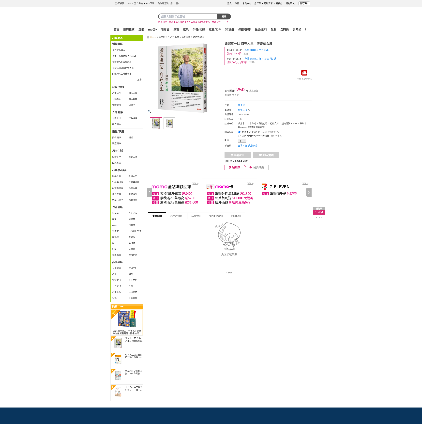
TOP (230, 272)
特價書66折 (198, 37)
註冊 (237, 3)
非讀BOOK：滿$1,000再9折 (260, 58)
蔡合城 (241, 105)
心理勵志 (174, 37)
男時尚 (297, 29)
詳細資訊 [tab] (196, 216)
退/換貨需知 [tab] (216, 216)
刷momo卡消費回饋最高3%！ (252, 127)
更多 (139, 79)
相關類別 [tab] (236, 216)
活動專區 (186, 37)
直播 (141, 29)
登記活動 (304, 3)
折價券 (279, 3)
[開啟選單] (309, 29)
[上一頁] (149, 192)
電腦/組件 (215, 29)
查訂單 (257, 3)
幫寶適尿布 (204, 22)
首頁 (116, 29)
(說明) (245, 53)
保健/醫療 (244, 29)
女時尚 (284, 29)
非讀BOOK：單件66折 (256, 49)
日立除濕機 (191, 22)
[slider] (229, 192)
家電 (176, 29)
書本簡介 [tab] (157, 216)
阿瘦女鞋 (216, 22)
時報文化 (242, 109)
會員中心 (246, 3)
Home (153, 37)
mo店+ (152, 29)
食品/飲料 (261, 29)
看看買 (165, 29)
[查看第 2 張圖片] (169, 123)
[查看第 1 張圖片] (156, 123)
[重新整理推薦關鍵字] (228, 22)
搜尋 (224, 16)
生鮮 (273, 29)
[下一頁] (309, 192)
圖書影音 (163, 37)
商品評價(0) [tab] (176, 216)
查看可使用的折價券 (247, 145)
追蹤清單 (268, 3)
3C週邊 (229, 29)
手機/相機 (199, 29)
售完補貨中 (237, 155)
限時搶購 (129, 29)
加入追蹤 (268, 155)
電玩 (186, 29)
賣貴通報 (253, 90)
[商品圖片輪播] (183, 78)
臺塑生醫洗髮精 (176, 22)
